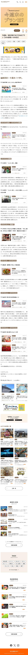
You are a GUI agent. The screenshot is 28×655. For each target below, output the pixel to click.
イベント (11, 561)
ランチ (2, 445)
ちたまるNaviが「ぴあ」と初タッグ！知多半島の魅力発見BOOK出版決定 (19, 89)
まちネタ (7, 464)
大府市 (11, 483)
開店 (7, 445)
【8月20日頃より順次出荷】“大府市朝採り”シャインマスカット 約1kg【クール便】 (17, 616)
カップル (7, 566)
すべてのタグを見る (13, 569)
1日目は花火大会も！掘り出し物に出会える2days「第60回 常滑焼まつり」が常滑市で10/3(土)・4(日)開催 (17, 588)
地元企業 (5, 561)
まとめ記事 (18, 563)
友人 (13, 566)
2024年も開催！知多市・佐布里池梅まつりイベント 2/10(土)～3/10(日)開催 (19, 304)
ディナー (18, 445)
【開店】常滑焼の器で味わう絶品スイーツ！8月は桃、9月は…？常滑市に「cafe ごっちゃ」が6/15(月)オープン (17, 626)
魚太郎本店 (10, 508)
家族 (7, 483)
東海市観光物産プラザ (12, 514)
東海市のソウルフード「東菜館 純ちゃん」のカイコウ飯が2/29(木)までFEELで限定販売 (19, 272)
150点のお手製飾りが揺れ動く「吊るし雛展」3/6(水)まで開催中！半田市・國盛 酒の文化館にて (19, 238)
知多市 (11, 464)
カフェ (23, 561)
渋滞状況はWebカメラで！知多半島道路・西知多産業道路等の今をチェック (21, 461)
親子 (5, 483)
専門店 (9, 445)
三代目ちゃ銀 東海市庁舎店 (13, 533)
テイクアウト (20, 483)
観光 (5, 464)
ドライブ (16, 464)
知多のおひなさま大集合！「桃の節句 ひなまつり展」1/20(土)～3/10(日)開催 (19, 339)
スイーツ (16, 483)
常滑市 (11, 445)
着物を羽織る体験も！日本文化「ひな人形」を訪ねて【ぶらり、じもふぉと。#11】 (19, 348)
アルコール (5, 445)
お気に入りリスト (23, 2)
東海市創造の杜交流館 (12, 521)
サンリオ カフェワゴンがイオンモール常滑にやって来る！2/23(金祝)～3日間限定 (19, 136)
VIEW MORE (14, 545)
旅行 (18, 464)
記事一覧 (14, 488)
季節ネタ (11, 563)
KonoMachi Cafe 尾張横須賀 (13, 527)
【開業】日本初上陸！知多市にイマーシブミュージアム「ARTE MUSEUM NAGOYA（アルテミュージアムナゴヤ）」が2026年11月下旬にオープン (7, 463)
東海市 (25, 464)
